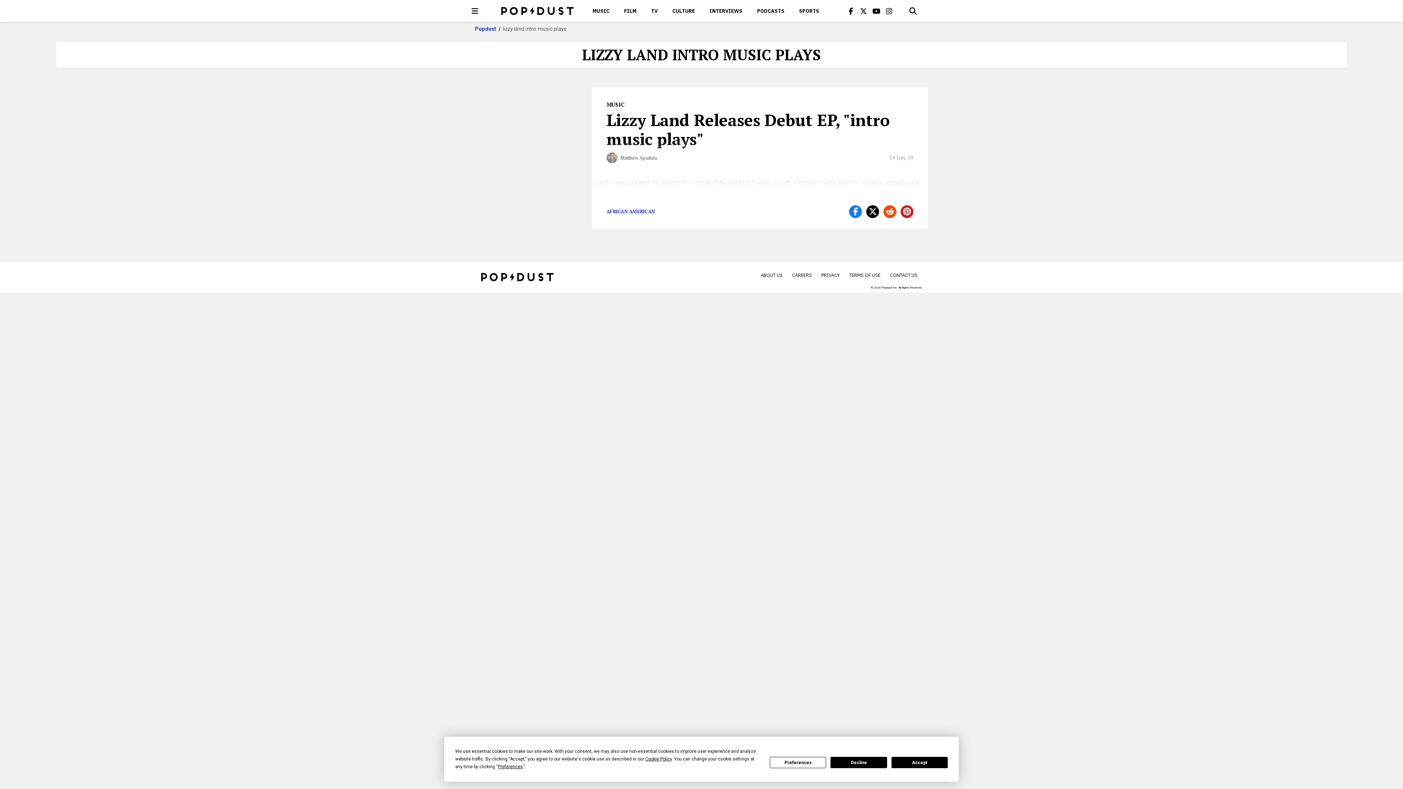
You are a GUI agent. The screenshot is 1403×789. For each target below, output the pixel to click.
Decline (859, 762)
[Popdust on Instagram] (889, 11)
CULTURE (683, 11)
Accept (919, 762)
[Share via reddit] (889, 211)
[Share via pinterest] (907, 211)
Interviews (726, 11)
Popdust (486, 29)
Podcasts (770, 11)
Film (630, 11)
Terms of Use (865, 275)
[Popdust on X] (863, 11)
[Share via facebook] (855, 211)
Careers (802, 275)
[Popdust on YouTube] (876, 11)
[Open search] (913, 11)
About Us (772, 275)
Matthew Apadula (638, 158)
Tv (654, 11)
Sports (809, 11)
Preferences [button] (510, 766)
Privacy (830, 275)
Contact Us (903, 275)
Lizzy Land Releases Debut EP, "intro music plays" (748, 129)
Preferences (798, 762)
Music (601, 11)
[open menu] (475, 11)
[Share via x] (872, 211)
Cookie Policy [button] (658, 759)
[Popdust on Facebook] (850, 11)
